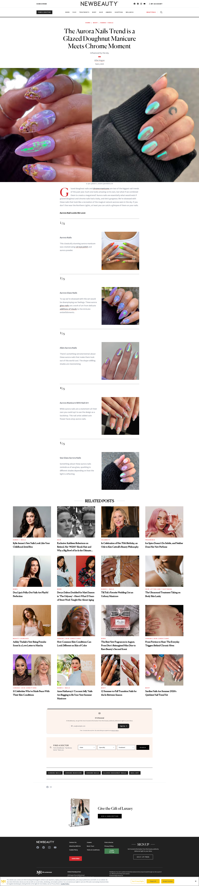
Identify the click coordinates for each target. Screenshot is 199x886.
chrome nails (92, 773)
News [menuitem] (67, 12)
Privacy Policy (108, 846)
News (15, 589)
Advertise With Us (75, 846)
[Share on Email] (51, 787)
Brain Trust (90, 846)
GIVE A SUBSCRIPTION (109, 816)
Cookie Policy (73, 850)
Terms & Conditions (93, 850)
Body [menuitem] (94, 12)
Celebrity (105, 540)
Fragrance (150, 540)
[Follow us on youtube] (144, 4)
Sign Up (122, 726)
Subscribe (41, 4)
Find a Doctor (108, 842)
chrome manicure (73, 773)
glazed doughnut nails (114, 773)
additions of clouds (68, 309)
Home (88, 23)
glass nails (64, 305)
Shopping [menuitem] (119, 12)
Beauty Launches (21, 638)
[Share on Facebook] (47, 787)
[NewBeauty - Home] (99, 4)
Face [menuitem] (74, 12)
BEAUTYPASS (151, 12)
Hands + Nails (106, 23)
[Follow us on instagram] (141, 4)
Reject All (153, 881)
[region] (99, 881)
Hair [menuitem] (101, 12)
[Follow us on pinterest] (138, 4)
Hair (59, 540)
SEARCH (143, 747)
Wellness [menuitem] (130, 12)
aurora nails (54, 773)
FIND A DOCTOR (44, 12)
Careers (89, 842)
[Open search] (161, 12)
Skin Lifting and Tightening (158, 589)
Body (95, 23)
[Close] (195, 881)
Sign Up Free (143, 857)
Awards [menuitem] (109, 12)
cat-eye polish (82, 246)
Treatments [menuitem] (84, 12)
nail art (135, 773)
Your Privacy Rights (138, 881)
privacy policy (115, 730)
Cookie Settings (111, 851)
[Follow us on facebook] (134, 4)
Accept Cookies (168, 881)
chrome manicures (101, 188)
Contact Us (72, 842)
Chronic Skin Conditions (69, 638)
